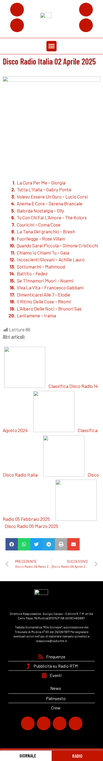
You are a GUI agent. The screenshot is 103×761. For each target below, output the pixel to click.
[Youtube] (86, 25)
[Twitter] (17, 25)
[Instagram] (86, 9)
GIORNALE (27, 755)
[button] (51, 46)
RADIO (77, 756)
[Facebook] (17, 9)
